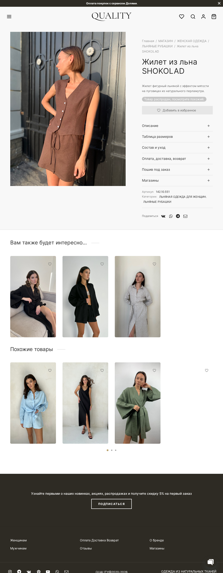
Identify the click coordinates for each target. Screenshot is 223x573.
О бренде (157, 540)
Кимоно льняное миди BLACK (29, 324)
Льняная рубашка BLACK (82, 324)
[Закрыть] (219, 3)
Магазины (150, 180)
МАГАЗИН (165, 41)
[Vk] (163, 216)
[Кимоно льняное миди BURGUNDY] (190, 403)
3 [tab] (115, 450)
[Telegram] (178, 216)
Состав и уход (154, 147)
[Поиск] (193, 16)
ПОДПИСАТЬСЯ (111, 504)
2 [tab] (111, 450)
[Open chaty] (211, 562)
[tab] (177, 125)
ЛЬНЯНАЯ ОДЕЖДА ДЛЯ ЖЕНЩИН (182, 196)
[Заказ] (213, 16)
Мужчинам (18, 548)
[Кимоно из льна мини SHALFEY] (137, 403)
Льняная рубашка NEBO (30, 430)
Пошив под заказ (156, 169)
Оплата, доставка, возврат (164, 159)
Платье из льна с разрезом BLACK (82, 430)
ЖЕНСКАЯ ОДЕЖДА (191, 41)
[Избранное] (182, 16)
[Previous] (9, 393)
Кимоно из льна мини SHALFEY (137, 430)
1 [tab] (107, 450)
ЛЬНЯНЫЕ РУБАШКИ (157, 46)
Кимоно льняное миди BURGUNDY (186, 430)
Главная (148, 41)
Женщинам (18, 540)
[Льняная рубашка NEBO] (33, 403)
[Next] (214, 393)
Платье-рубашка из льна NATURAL (135, 324)
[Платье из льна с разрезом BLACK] (85, 403)
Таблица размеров (157, 137)
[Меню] (9, 16)
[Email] (185, 216)
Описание (150, 126)
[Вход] (203, 16)
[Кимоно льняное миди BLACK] (33, 296)
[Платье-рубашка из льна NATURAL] (137, 296)
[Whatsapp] (170, 216)
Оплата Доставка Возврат (99, 540)
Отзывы (86, 548)
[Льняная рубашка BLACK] (85, 296)
